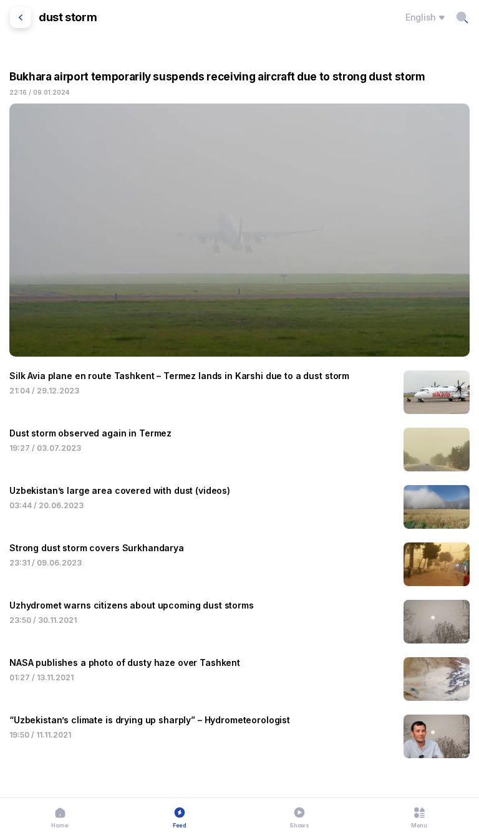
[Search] (462, 17)
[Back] (20, 17)
